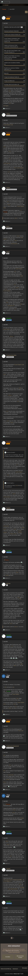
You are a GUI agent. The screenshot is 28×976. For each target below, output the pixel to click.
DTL (4, 770)
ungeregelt (10, 888)
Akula (12, 336)
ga (4, 667)
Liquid (13, 493)
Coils (10, 91)
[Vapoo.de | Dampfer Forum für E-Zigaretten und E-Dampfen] (5, 2)
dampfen (15, 888)
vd (20, 568)
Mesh (9, 204)
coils (12, 646)
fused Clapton (6, 329)
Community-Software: (14, 973)
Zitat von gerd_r (10, 483)
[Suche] (18, 1)
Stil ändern (24, 968)
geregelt (22, 887)
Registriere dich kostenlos (12, 950)
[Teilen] (26, 12)
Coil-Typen (5, 105)
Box (8, 201)
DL (9, 158)
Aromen (22, 818)
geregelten (10, 305)
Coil (9, 89)
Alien (23, 527)
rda (5, 687)
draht (4, 704)
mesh (13, 812)
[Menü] (26, 1)
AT (13, 305)
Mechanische (14, 243)
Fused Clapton (6, 124)
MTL (15, 167)
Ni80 (20, 388)
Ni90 (15, 665)
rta (13, 687)
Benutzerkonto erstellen (20, 956)
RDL (20, 598)
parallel (7, 779)
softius (16, 218)
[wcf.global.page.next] (16, 938)
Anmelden (7, 956)
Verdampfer (6, 526)
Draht (18, 236)
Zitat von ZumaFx (11, 452)
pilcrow (16, 626)
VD (15, 271)
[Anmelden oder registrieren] (22, 2)
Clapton (20, 532)
